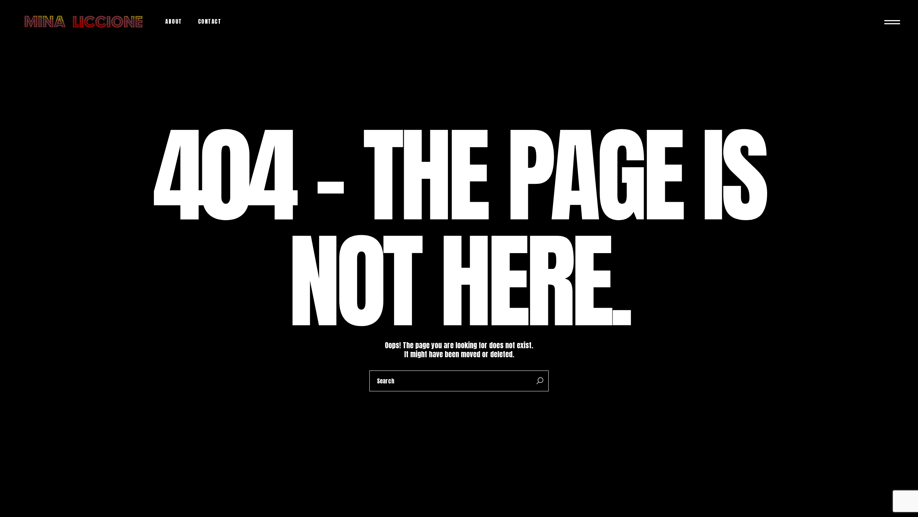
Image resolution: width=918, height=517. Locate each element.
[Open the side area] (892, 21)
